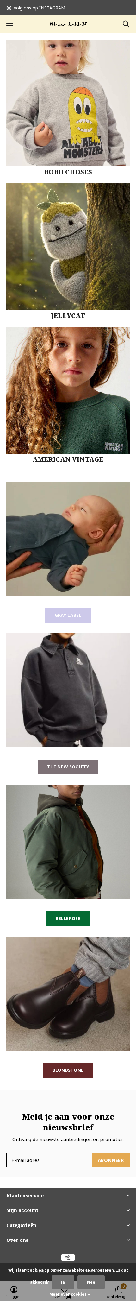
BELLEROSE (68, 918)
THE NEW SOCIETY (68, 767)
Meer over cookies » (69, 1294)
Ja (63, 1282)
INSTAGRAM (52, 8)
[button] (9, 24)
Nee (91, 1282)
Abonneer (111, 1160)
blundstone (68, 1070)
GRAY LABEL (68, 615)
